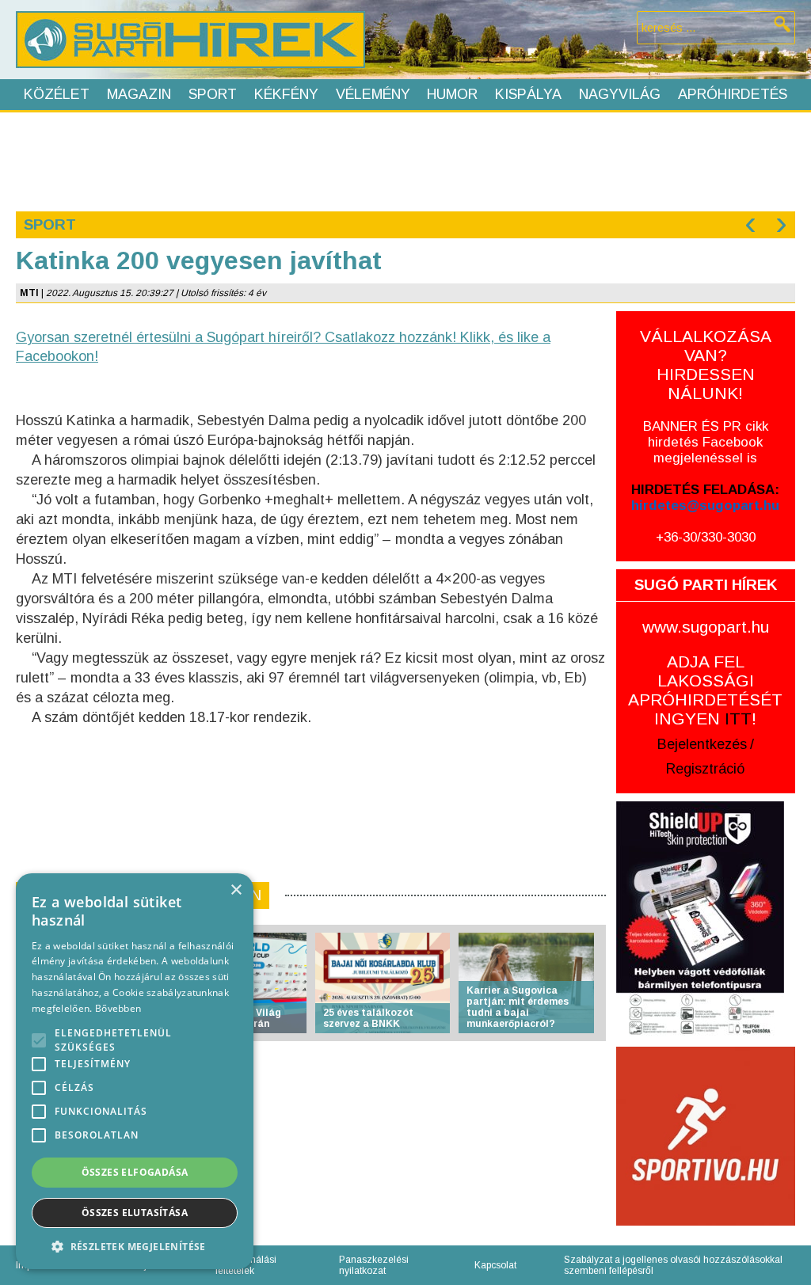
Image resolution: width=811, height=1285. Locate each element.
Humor (452, 94)
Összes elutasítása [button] (135, 1212)
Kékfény (286, 94)
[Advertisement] (404, 160)
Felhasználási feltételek (245, 1265)
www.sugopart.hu (705, 627)
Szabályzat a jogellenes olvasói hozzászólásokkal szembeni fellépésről (673, 1265)
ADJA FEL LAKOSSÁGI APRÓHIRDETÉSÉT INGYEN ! (705, 690)
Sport (212, 94)
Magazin (139, 94)
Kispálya (528, 94)
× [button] (236, 890)
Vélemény (373, 94)
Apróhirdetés (732, 94)
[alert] (134, 1071)
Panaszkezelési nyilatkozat (374, 1265)
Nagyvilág (620, 94)
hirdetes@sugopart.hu (705, 505)
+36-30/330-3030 (706, 537)
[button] (135, 1245)
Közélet (56, 94)
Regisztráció (705, 769)
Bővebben (118, 1008)
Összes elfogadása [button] (135, 1172)
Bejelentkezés (702, 744)
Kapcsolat (495, 1265)
